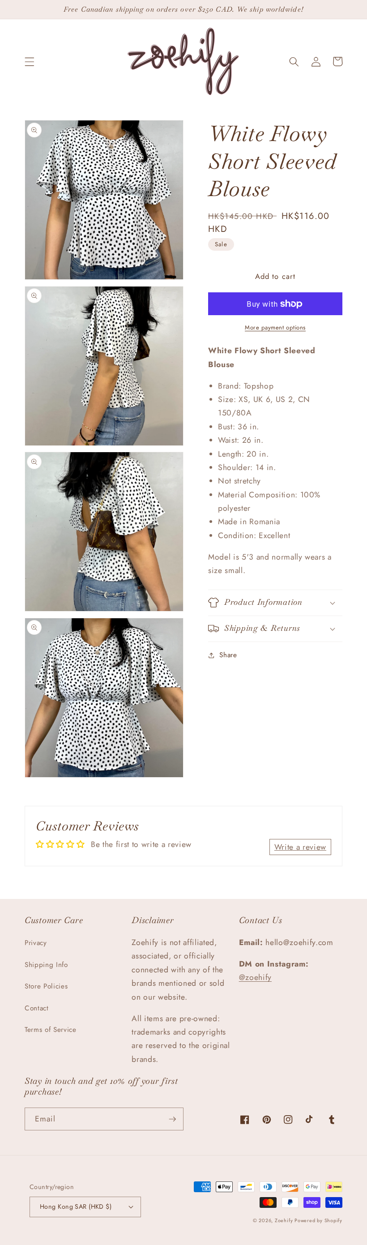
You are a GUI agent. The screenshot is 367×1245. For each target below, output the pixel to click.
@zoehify (255, 977)
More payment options (275, 327)
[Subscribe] (172, 1119)
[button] (29, 61)
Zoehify (284, 1220)
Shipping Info (46, 965)
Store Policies (46, 986)
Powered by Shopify (318, 1220)
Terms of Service (51, 1030)
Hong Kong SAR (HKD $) (75, 1206)
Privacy (36, 943)
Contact (37, 1008)
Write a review (300, 847)
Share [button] (228, 655)
